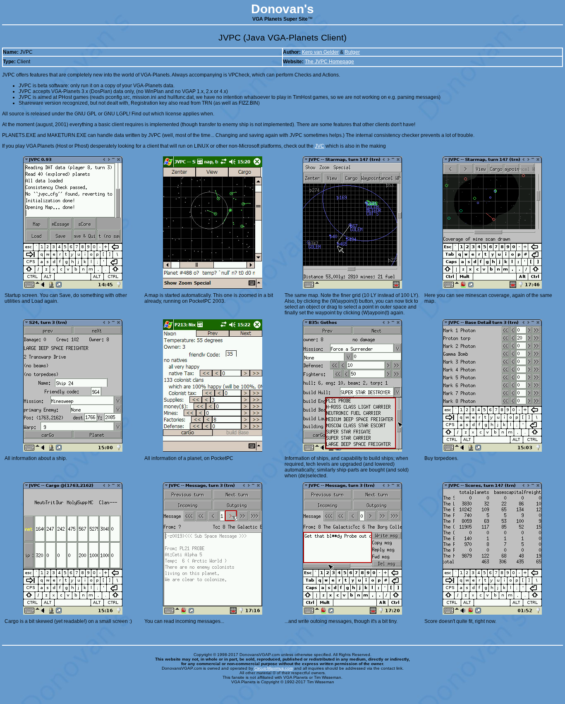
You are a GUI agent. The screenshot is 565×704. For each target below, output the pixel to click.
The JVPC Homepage (329, 62)
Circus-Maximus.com (273, 668)
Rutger (352, 52)
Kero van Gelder (320, 52)
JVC (319, 146)
